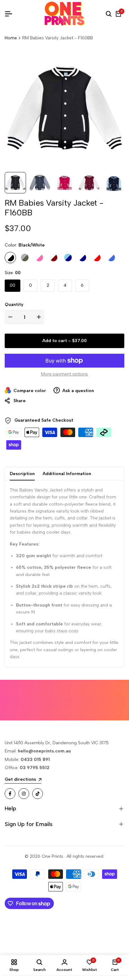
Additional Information (67, 473)
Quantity (14, 304)
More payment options (64, 374)
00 (12, 285)
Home (11, 38)
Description (22, 473)
